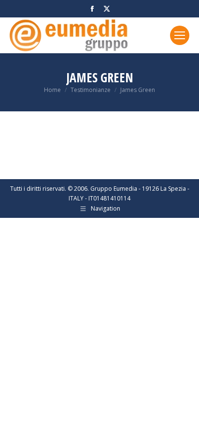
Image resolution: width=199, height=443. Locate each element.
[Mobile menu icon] (179, 35)
